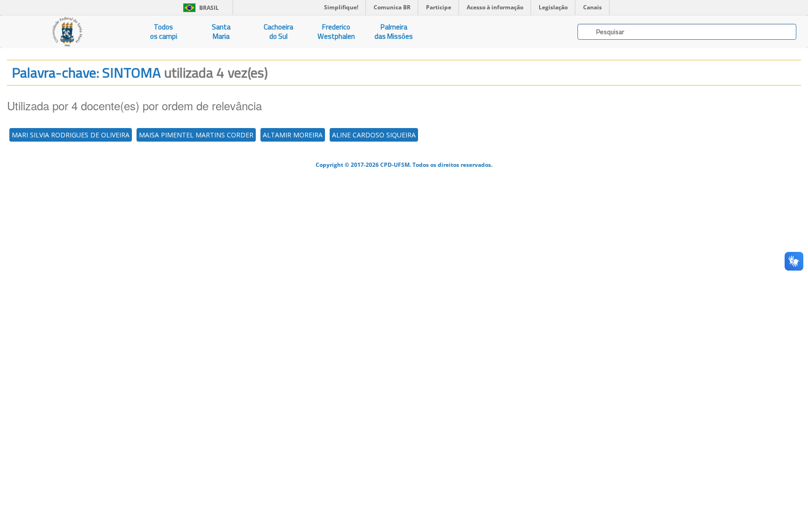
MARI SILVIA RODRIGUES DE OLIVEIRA (71, 134)
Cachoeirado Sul (278, 31)
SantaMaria (221, 31)
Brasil (199, 8)
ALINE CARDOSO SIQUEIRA (374, 134)
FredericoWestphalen (336, 31)
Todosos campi (163, 31)
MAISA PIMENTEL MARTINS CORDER (196, 134)
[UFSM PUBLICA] (67, 31)
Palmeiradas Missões (394, 31)
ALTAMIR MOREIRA (293, 134)
